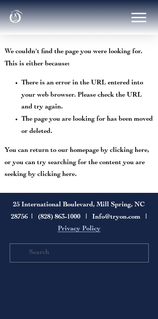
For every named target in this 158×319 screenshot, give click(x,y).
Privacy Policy (79, 229)
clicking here (128, 150)
